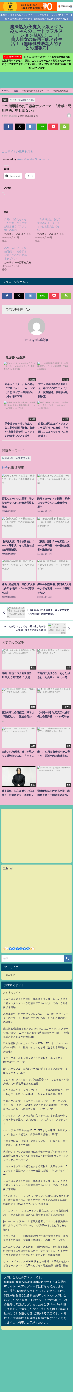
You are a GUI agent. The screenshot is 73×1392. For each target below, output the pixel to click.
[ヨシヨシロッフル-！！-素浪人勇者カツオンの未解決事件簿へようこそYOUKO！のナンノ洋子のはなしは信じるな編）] (35, 1225)
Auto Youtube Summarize (33, 159)
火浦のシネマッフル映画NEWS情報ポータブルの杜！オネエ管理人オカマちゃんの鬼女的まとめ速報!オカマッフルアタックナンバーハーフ (35, 1155)
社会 (5, 100)
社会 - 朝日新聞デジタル (23, 100)
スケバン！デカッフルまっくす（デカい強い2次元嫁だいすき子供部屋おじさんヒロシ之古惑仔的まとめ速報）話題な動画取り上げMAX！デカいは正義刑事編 (36, 1200)
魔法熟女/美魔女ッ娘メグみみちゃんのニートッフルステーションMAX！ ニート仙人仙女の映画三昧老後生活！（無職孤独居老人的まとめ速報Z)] (36, 1032)
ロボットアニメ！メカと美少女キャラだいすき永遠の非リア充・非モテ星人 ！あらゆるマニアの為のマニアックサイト (35, 1119)
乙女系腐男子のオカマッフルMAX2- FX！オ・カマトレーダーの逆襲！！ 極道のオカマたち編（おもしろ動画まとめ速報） (36, 1018)
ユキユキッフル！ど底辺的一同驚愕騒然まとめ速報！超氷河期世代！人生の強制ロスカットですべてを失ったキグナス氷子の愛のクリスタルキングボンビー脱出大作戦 (35, 1251)
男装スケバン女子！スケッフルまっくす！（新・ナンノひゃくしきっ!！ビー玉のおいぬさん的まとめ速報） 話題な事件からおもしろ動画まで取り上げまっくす (35, 1105)
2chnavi (8, 868)
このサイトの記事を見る (17, 151)
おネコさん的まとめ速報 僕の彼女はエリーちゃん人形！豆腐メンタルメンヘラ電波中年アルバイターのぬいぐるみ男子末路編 (35, 1003)
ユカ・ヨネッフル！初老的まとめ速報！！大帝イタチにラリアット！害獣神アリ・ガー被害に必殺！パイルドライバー (35, 1170)
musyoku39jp (36, 339)
